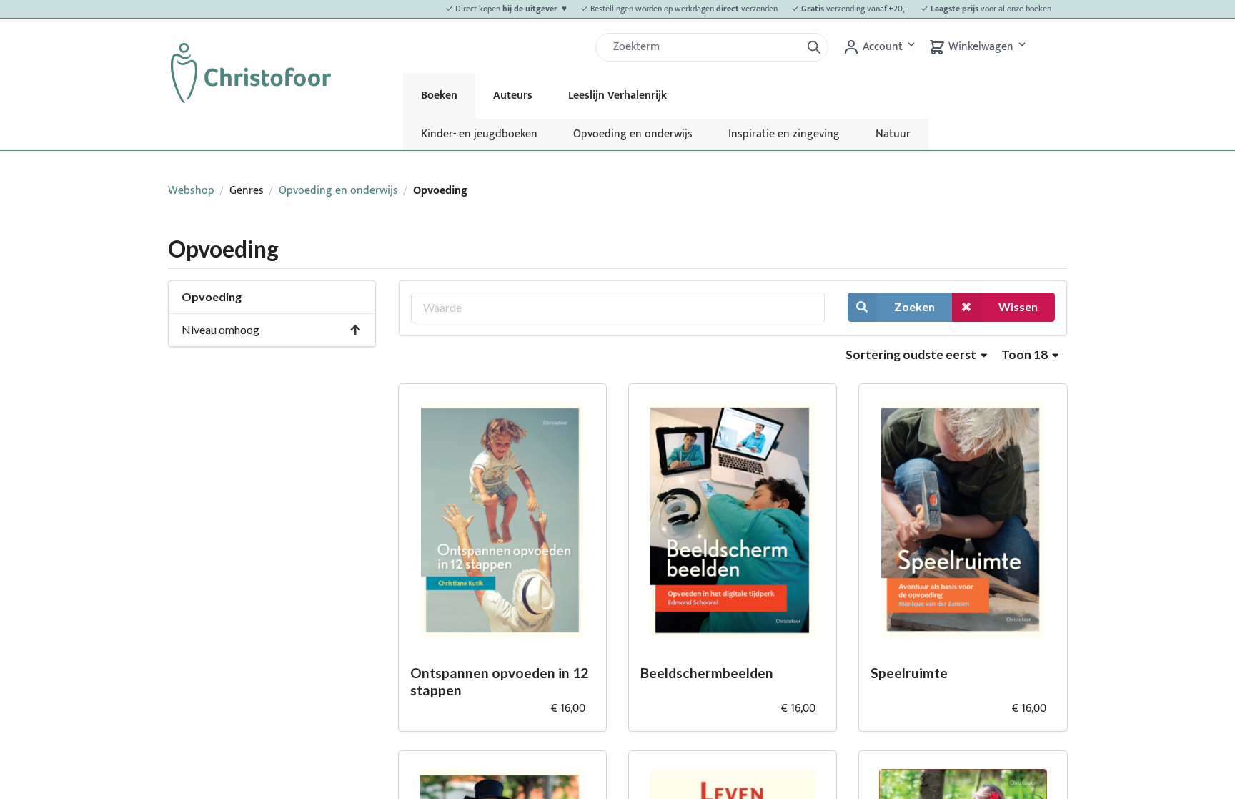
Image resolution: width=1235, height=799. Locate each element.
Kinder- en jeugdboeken (479, 134)
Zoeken (914, 306)
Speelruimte (909, 673)
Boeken (439, 95)
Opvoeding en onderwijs (633, 134)
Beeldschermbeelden (706, 673)
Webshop (191, 190)
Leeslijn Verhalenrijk (617, 95)
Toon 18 (1025, 354)
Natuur (893, 134)
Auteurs (512, 95)
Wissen (1018, 306)
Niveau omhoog (220, 329)
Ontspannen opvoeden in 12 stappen (499, 682)
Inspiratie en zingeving (784, 134)
